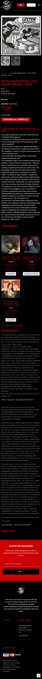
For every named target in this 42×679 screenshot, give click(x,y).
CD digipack (31, 265)
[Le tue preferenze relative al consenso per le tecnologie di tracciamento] (38, 675)
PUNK (14, 313)
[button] (21, 5)
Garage (10, 267)
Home (3, 73)
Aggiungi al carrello (15, 119)
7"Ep (8, 73)
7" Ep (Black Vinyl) (11, 311)
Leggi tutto (11, 274)
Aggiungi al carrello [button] (31, 274)
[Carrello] (39, 5)
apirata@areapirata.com (26, 639)
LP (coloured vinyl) (11, 265)
